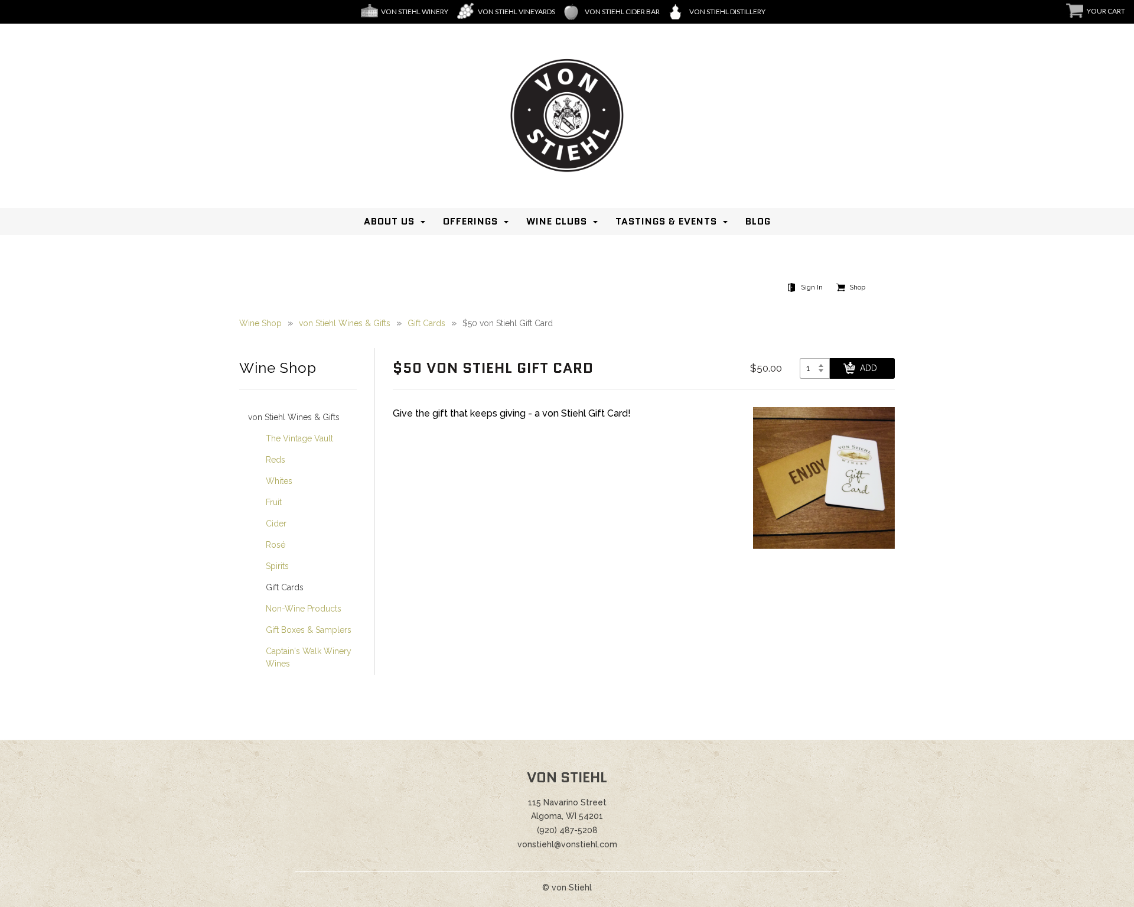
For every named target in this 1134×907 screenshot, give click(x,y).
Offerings (470, 221)
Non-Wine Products (303, 608)
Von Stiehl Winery (414, 11)
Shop (857, 287)
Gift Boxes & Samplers (308, 630)
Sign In (812, 287)
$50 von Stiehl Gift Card (507, 323)
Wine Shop (260, 323)
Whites (279, 481)
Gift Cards (426, 323)
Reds (275, 459)
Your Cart (1106, 10)
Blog (758, 221)
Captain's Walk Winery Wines (308, 657)
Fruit (274, 502)
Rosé (275, 545)
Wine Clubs (556, 221)
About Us (389, 221)
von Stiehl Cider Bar (622, 11)
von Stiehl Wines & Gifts (344, 323)
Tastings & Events (666, 221)
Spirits (277, 566)
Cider (276, 523)
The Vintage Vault (299, 438)
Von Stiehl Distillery (727, 11)
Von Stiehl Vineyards (516, 11)
